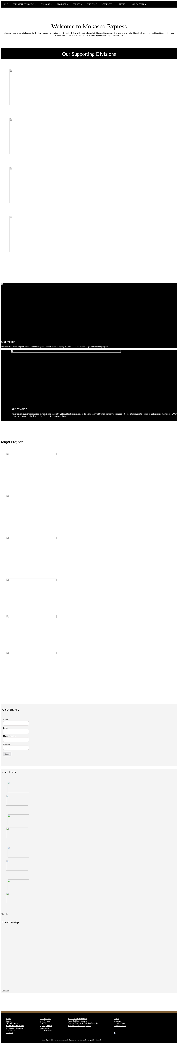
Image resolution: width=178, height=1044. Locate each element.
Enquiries (117, 1021)
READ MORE (18, 112)
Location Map (119, 1023)
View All (4, 914)
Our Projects (45, 1021)
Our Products (45, 1018)
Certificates (44, 1028)
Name (5, 720)
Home (8, 1018)
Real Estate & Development (79, 1025)
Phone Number (9, 736)
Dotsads (98, 1040)
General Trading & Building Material (83, 1023)
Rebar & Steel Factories (77, 1021)
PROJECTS (61, 4)
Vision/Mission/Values (15, 1025)
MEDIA (122, 4)
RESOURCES (107, 4)
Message (6, 744)
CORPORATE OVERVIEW (23, 4)
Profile (8, 1021)
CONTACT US (138, 4)
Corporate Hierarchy (14, 1028)
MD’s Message (12, 1023)
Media (116, 1018)
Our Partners (11, 1030)
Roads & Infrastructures (77, 1018)
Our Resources (46, 1030)
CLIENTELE (92, 4)
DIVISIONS (45, 4)
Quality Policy (46, 1025)
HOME (5, 4)
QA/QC (43, 1023)
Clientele (9, 1033)
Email (5, 728)
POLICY (76, 4)
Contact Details (120, 1025)
